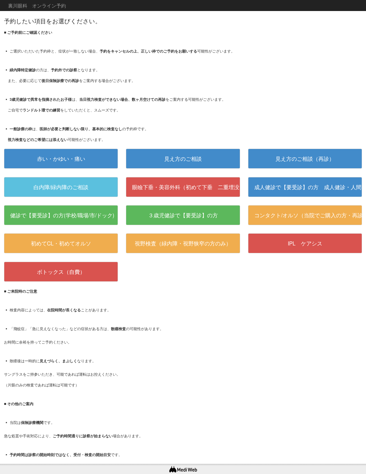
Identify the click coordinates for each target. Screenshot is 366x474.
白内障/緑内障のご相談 (60, 187)
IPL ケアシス (305, 243)
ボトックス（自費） (61, 271)
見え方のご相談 (183, 158)
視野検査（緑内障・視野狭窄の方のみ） (183, 243)
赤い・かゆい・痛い (61, 158)
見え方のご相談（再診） (304, 158)
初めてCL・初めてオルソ (61, 243)
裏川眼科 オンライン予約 (37, 5)
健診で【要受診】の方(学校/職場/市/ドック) (62, 215)
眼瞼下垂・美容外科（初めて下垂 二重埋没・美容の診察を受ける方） (186, 187)
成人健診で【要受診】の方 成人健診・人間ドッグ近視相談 (308, 187)
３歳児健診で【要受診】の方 (183, 215)
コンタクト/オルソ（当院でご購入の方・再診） (308, 215)
